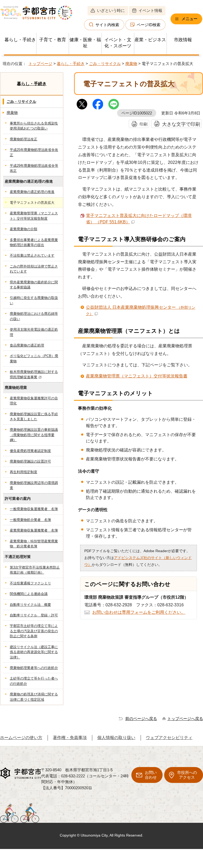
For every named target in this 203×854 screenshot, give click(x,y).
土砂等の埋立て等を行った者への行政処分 (34, 680)
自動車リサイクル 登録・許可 (34, 615)
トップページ (40, 63)
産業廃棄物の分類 (23, 229)
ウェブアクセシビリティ (169, 737)
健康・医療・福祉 (85, 42)
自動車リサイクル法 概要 (30, 605)
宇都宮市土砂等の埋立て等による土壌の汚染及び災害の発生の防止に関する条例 (34, 631)
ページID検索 (148, 24)
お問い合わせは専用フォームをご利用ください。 (138, 612)
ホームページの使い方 (21, 737)
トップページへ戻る (185, 718)
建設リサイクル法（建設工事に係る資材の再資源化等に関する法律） (34, 652)
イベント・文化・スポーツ (117, 42)
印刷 (143, 124)
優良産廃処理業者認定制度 (30, 451)
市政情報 (183, 39)
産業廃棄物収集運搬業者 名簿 (34, 530)
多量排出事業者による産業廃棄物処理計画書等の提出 (34, 242)
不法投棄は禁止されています (32, 255)
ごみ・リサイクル (105, 63)
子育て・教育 (52, 39)
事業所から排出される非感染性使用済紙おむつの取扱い (34, 125)
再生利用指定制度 (23, 472)
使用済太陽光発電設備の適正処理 (34, 331)
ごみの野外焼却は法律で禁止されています (34, 268)
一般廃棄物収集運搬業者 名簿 (34, 509)
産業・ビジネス (150, 39)
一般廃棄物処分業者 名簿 (30, 520)
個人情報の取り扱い (116, 737)
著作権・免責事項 (70, 737)
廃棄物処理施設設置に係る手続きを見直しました (34, 416)
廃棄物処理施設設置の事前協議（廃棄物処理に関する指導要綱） (34, 435)
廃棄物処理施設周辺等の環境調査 (34, 485)
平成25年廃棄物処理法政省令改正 (34, 152)
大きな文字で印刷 (181, 124)
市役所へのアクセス (187, 774)
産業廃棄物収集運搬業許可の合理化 (34, 400)
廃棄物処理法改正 (23, 139)
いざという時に (111, 10)
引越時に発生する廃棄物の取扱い (34, 300)
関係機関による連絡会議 (29, 594)
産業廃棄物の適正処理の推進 (32, 192)
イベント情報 (150, 10)
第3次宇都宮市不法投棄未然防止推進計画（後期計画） (35, 569)
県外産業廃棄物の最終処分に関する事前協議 (34, 284)
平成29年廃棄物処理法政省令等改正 (34, 168)
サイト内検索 (107, 24)
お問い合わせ (151, 774)
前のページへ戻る (141, 718)
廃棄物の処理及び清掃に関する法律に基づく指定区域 (34, 696)
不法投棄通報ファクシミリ (30, 583)
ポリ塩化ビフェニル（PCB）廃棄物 (34, 358)
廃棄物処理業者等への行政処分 (34, 668)
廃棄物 (131, 63)
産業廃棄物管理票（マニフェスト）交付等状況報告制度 (34, 215)
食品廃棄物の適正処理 (27, 345)
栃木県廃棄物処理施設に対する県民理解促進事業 (34, 374)
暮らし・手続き (20, 39)
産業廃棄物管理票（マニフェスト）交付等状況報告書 (136, 376)
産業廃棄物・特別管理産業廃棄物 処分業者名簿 (34, 543)
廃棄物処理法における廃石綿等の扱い (34, 316)
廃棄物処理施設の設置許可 (30, 461)
